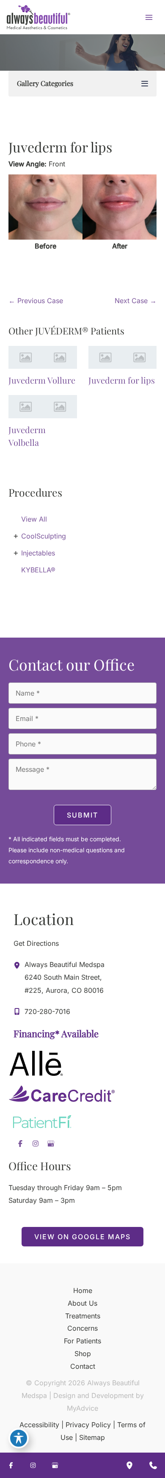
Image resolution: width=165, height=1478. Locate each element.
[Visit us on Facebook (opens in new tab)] (20, 1143)
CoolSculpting (43, 536)
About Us (82, 1303)
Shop (82, 1353)
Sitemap (92, 1437)
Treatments (82, 1316)
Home (82, 1290)
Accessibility (39, 1424)
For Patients (82, 1341)
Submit (82, 815)
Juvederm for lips (60, 147)
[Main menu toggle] (149, 17)
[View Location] (19, 965)
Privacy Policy (88, 1424)
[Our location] (129, 1465)
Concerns (82, 1328)
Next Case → (136, 300)
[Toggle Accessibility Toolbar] (18, 1438)
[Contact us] (153, 1465)
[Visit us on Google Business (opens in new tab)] (51, 1143)
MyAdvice (82, 1408)
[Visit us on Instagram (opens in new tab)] (35, 1143)
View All (34, 519)
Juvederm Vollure (41, 380)
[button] (82, 1236)
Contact (82, 1366)
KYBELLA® (38, 570)
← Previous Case (35, 300)
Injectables (38, 553)
